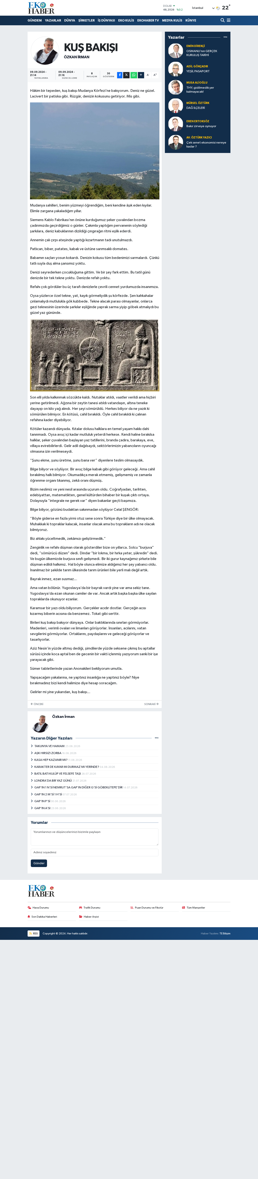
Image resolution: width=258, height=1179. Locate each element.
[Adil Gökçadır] (175, 69)
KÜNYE (190, 20)
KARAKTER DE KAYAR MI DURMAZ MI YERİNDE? (67, 767)
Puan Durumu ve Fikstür (149, 907)
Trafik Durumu (91, 907)
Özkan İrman (76, 57)
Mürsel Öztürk (197, 103)
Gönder (39, 863)
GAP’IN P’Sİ (42, 801)
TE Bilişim (224, 933)
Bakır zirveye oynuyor (201, 126)
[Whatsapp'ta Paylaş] (134, 75)
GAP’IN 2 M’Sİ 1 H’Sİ (48, 794)
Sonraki (150, 704)
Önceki (38, 704)
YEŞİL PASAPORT (198, 71)
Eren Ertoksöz (197, 121)
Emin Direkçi (195, 46)
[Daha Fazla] (141, 75)
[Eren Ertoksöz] (175, 123)
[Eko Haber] (42, 8)
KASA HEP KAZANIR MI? (51, 760)
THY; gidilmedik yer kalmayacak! (200, 89)
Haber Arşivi (91, 916)
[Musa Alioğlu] (175, 87)
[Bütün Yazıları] (156, 738)
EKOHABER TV (148, 20)
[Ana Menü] (228, 21)
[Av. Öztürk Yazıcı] (175, 142)
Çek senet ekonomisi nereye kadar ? (206, 144)
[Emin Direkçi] (175, 50)
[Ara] (223, 21)
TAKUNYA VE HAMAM (49, 746)
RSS (35, 933)
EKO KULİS (126, 20)
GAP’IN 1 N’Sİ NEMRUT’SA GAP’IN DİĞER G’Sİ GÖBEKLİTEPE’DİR (78, 787)
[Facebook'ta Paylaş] (119, 75)
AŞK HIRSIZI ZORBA (48, 753)
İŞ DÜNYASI (106, 20)
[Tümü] (225, 37)
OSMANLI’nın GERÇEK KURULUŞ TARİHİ (201, 53)
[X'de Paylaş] (126, 75)
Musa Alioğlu (196, 82)
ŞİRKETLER (86, 20)
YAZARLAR (53, 20)
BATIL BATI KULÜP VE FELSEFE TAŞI (57, 773)
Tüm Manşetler (196, 907)
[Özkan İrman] (45, 50)
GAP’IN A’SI (42, 808)
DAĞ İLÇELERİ (195, 108)
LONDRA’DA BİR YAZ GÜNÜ (53, 780)
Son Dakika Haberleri (44, 916)
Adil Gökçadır (197, 66)
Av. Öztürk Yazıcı (199, 137)
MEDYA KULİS (172, 20)
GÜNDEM (35, 20)
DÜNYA (69, 20)
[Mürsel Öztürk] (175, 105)
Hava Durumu (41, 907)
